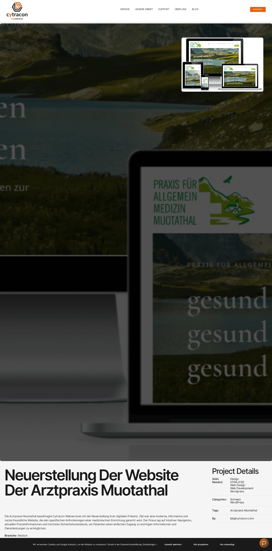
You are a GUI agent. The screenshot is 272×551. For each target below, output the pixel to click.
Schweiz (235, 499)
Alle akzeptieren (200, 544)
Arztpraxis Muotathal (243, 510)
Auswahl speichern (173, 544)
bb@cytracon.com (242, 518)
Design (234, 479)
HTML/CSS (237, 482)
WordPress (237, 502)
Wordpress (237, 491)
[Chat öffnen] (264, 543)
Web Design (237, 485)
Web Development (241, 488)
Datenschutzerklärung (131, 544)
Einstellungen (149, 544)
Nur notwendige (227, 544)
